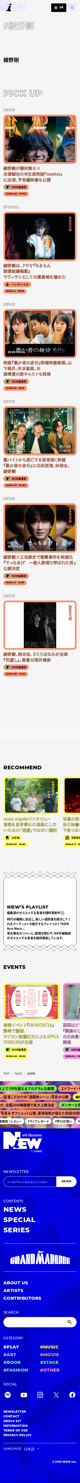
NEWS (15, 1210)
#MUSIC (49, 1347)
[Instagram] (40, 1396)
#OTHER (50, 1370)
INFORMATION (15, 1426)
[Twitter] (56, 1396)
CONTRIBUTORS (22, 1299)
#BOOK (12, 1363)
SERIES (16, 1230)
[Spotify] (7, 1396)
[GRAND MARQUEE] (40, 1257)
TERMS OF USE (15, 1430)
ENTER (66, 1181)
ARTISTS (13, 1291)
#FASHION (15, 1370)
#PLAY (11, 1347)
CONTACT (11, 1416)
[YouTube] (24, 1396)
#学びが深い (59, 1121)
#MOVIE (49, 1355)
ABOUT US (15, 1283)
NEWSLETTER (16, 1172)
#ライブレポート (34, 1121)
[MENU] (72, 7)
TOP (6, 1074)
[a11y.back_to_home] (13, 7)
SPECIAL (19, 1220)
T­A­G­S (18, 1074)
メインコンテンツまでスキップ (28, 5)
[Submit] (70, 1322)
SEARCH (11, 1312)
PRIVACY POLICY (17, 1435)
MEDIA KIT (12, 1421)
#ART (9, 1355)
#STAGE (49, 1363)
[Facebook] (72, 1396)
